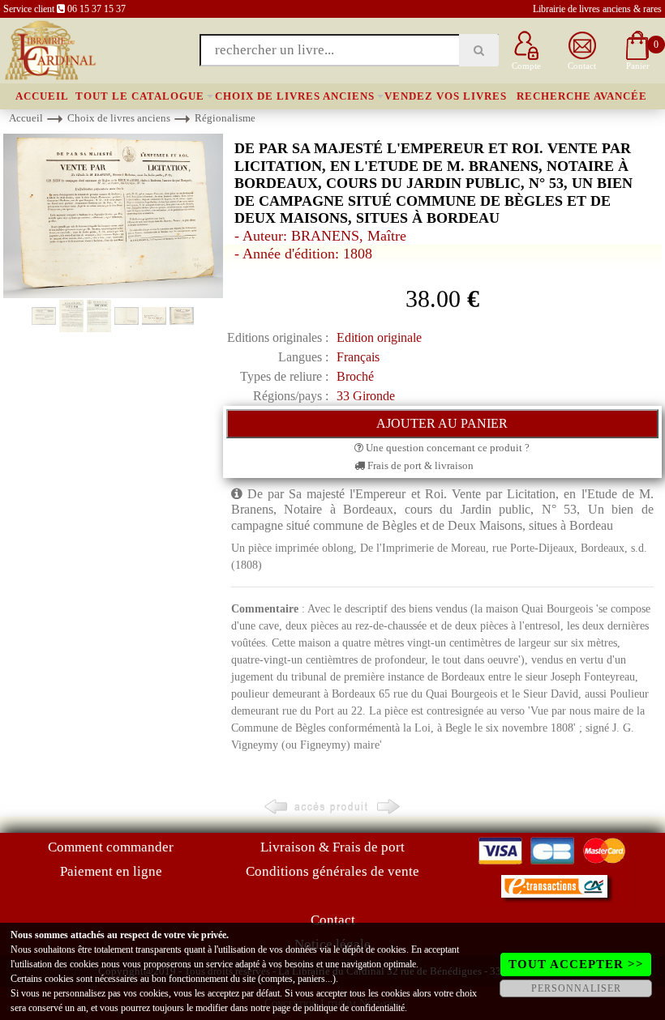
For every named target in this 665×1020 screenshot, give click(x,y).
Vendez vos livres (445, 96)
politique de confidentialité (354, 1008)
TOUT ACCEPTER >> (576, 964)
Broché (355, 376)
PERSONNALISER (576, 988)
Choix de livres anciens (295, 96)
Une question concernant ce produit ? (446, 448)
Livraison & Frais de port (332, 847)
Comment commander (111, 847)
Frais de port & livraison (419, 465)
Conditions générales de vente (332, 871)
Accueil (42, 96)
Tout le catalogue (139, 96)
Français (358, 357)
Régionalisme (225, 118)
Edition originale (379, 337)
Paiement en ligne (111, 871)
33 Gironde (366, 396)
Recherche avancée (582, 96)
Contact (333, 920)
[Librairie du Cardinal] (49, 49)
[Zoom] (113, 215)
